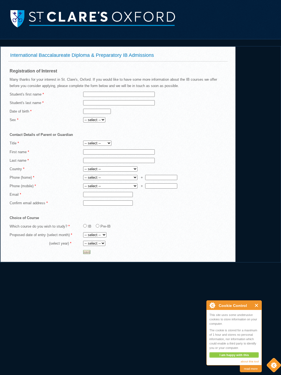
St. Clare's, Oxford (88, 18)
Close (256, 305)
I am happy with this (234, 355)
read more (251, 368)
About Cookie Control (212, 305)
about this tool (250, 361)
